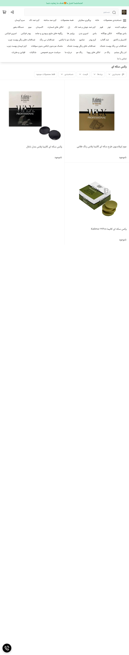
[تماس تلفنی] (7, 648)
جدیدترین (116, 74)
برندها (100, 74)
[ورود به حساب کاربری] (12, 12)
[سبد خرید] (4, 12)
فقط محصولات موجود (45, 74)
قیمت (85, 74)
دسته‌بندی (68, 74)
